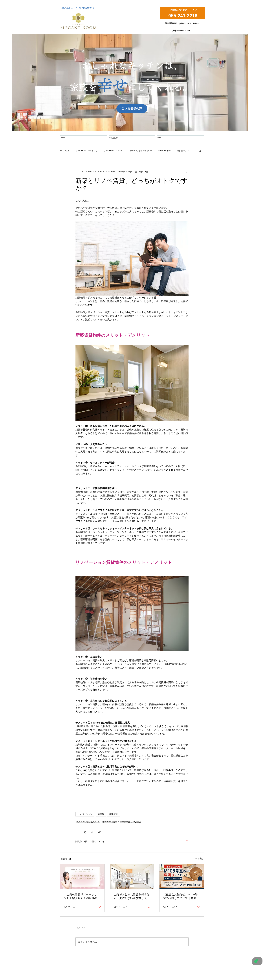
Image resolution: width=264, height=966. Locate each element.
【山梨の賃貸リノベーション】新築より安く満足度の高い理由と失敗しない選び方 (82, 896)
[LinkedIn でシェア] (91, 832)
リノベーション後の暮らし (86, 151)
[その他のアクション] (187, 171)
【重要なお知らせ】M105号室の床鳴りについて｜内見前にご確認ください (181, 896)
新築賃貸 (113, 814)
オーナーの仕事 (164, 151)
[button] (199, 151)
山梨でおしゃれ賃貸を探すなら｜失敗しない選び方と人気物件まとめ (131, 896)
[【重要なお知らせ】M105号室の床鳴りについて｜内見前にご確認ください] (182, 876)
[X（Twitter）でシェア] (84, 832)
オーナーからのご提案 (130, 821)
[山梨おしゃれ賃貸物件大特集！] (132, 876)
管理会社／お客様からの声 (141, 151)
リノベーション (84, 814)
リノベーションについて (114, 151)
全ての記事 (64, 151)
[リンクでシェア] (99, 832)
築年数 (101, 814)
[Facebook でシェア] (76, 832)
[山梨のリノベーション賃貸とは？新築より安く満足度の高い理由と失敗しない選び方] (82, 876)
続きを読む (181, 151)
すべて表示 (198, 858)
